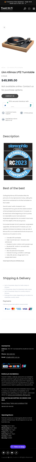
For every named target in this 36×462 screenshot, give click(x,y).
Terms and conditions (17, 403)
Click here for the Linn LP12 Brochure (13, 261)
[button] (29, 8)
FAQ (26, 403)
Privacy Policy (6, 403)
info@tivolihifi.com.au (13, 357)
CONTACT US (10, 96)
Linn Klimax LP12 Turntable (15, 67)
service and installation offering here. (19, 395)
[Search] (25, 8)
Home (3, 67)
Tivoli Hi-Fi (16, 457)
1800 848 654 (11, 354)
